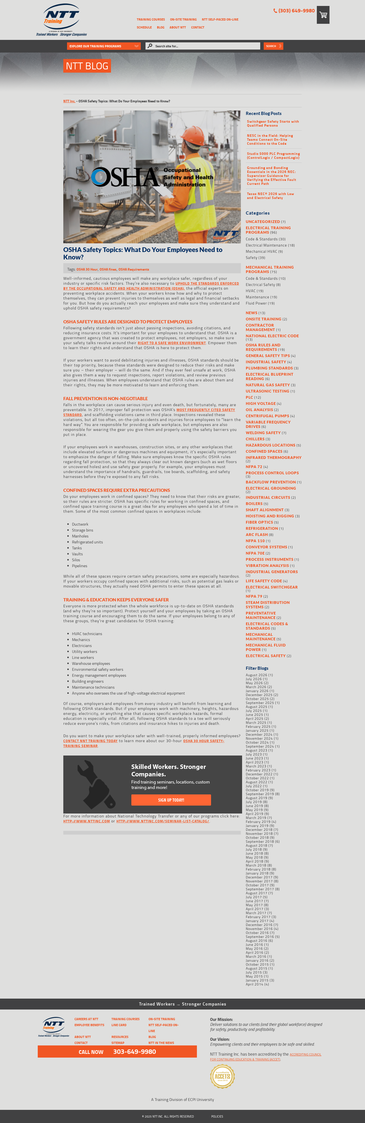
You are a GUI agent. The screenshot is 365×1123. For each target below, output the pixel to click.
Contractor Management (260, 327)
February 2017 (258, 916)
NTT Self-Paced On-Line (220, 19)
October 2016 (257, 932)
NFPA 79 (254, 596)
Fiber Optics (259, 522)
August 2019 (256, 797)
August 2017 (256, 893)
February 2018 (258, 869)
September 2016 (260, 936)
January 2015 (257, 980)
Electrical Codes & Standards (267, 625)
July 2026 (254, 678)
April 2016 (254, 952)
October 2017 (257, 885)
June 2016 (254, 944)
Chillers (255, 439)
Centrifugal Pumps (267, 416)
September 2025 (260, 702)
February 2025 (258, 726)
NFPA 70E (255, 553)
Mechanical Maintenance (261, 636)
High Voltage (261, 403)
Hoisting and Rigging (270, 516)
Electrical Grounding (271, 488)
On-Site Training (183, 19)
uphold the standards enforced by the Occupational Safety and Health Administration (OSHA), (151, 286)
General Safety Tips (268, 355)
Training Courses (151, 19)
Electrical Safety (260, 284)
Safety (251, 257)
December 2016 (259, 924)
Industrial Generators (272, 571)
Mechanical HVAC (261, 251)
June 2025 (254, 714)
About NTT (178, 27)
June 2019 (254, 805)
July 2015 (254, 972)
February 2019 (258, 821)
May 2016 (254, 948)
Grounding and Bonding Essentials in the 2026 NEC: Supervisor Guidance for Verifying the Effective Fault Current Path (271, 176)
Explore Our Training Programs (95, 46)
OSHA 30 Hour (87, 269)
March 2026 (256, 686)
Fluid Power (256, 303)
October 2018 (257, 837)
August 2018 (256, 845)
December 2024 (259, 734)
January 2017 (257, 920)
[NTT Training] (61, 19)
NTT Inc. (69, 101)
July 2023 (254, 754)
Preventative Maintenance (261, 615)
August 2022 (256, 782)
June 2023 (254, 758)
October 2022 (257, 778)
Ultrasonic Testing (268, 391)
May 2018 (254, 857)
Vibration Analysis (267, 565)
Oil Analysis (259, 409)
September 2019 (260, 793)
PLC (249, 397)
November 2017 (259, 881)
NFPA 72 (254, 466)
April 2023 (254, 762)
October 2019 (257, 789)
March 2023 (256, 766)
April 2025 (254, 718)
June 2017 (254, 900)
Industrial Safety (266, 362)
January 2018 (257, 873)
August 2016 (256, 940)
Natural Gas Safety (268, 385)
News (251, 312)
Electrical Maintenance (266, 245)
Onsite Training (264, 319)
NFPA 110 (255, 540)
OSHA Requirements (133, 269)
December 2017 (259, 877)
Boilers (254, 503)
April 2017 (254, 908)
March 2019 (256, 817)
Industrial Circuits (268, 497)
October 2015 (257, 964)
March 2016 (256, 956)
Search (271, 46)
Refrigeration (262, 528)
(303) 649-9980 (297, 10)
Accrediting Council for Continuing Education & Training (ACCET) (265, 1057)
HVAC (251, 291)
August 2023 (256, 750)
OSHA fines (108, 269)
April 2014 (254, 984)
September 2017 (260, 889)
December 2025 (259, 694)
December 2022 (259, 774)
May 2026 (254, 682)
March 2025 (256, 722)
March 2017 (256, 912)
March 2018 (256, 865)
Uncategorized (263, 221)
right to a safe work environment (172, 342)
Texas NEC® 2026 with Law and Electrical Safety (270, 196)
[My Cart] (323, 15)
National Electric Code (272, 336)
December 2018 (259, 829)
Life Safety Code (264, 581)
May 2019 (254, 809)
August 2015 (256, 968)
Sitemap (117, 1042)
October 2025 (257, 698)
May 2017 (254, 904)
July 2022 (254, 785)
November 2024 (259, 738)
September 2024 (260, 746)
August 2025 (256, 706)
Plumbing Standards (269, 368)
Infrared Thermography (274, 457)
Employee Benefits (89, 1024)
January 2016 (257, 960)
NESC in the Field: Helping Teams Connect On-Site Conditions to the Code (270, 139)
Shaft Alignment (265, 509)
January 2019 (257, 825)
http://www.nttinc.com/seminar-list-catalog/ (162, 821)
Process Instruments (269, 559)
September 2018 (260, 841)
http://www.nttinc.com (86, 821)
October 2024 (257, 742)
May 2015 (254, 976)
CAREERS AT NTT (86, 1018)
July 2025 (254, 710)
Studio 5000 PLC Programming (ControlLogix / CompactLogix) (273, 156)
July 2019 (254, 801)
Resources (119, 1036)
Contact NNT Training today (90, 740)
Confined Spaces (264, 451)
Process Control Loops (272, 473)
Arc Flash (257, 534)
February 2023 (258, 770)
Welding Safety (263, 432)
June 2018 (254, 853)
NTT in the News (161, 1042)
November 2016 (259, 928)
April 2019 (254, 813)
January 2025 (257, 730)
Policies (217, 1116)
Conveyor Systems (266, 547)
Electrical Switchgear (272, 587)
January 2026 (257, 690)
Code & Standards (262, 239)
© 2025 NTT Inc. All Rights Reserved (168, 1116)
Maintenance (257, 297)
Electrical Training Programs (268, 229)
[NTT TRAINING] (54, 1027)
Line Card (118, 1024)
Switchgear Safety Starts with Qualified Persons (273, 123)
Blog (160, 27)
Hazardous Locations (270, 445)
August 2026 (256, 674)
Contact (197, 27)
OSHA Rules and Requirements (263, 347)
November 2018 (259, 833)
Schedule (144, 27)
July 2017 (254, 896)
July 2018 (254, 849)
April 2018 (254, 861)
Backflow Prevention (271, 482)
